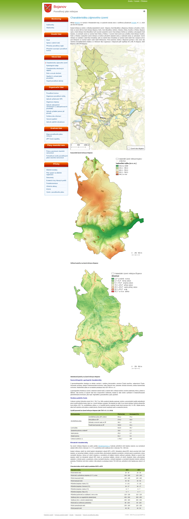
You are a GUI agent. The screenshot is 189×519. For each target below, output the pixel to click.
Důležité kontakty (51, 170)
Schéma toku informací (53, 116)
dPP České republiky (53, 139)
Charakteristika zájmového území (57, 63)
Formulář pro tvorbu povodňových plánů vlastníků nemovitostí (57, 157)
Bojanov (60, 7)
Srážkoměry (50, 25)
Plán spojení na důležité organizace (54, 174)
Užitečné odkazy (51, 186)
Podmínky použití (48, 514)
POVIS (48, 189)
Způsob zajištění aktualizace (55, 122)
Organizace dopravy (52, 102)
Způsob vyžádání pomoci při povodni (55, 112)
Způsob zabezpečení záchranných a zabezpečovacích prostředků (56, 106)
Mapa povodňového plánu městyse (54, 135)
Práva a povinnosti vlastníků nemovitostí (55, 152)
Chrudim (133, 23)
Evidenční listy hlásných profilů (56, 180)
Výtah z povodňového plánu (55, 192)
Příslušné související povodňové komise (56, 49)
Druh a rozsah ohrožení (53, 73)
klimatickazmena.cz (104, 446)
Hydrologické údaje (52, 65)
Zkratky (130, 1)
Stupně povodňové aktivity (54, 81)
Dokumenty (50, 177)
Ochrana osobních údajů (61, 514)
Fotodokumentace (52, 183)
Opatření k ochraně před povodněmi (54, 77)
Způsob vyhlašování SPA (54, 99)
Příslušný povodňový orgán (55, 46)
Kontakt (136, 1)
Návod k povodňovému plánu (91, 514)
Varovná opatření (51, 119)
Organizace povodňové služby (56, 96)
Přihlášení (144, 1)
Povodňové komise (52, 93)
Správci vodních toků (53, 43)
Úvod (48, 40)
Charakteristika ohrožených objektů (55, 69)
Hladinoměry (50, 28)
